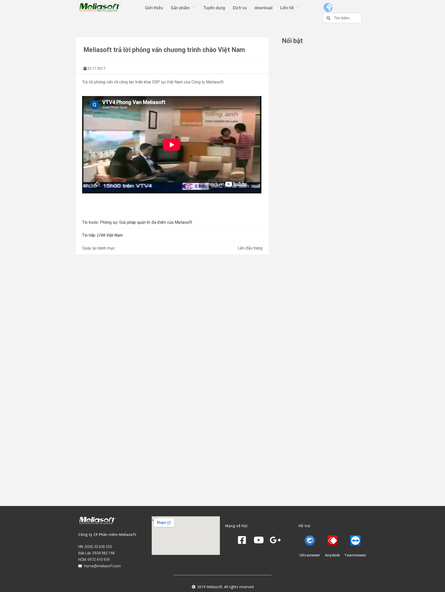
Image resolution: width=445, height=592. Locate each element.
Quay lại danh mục (98, 248)
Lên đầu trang (250, 248)
